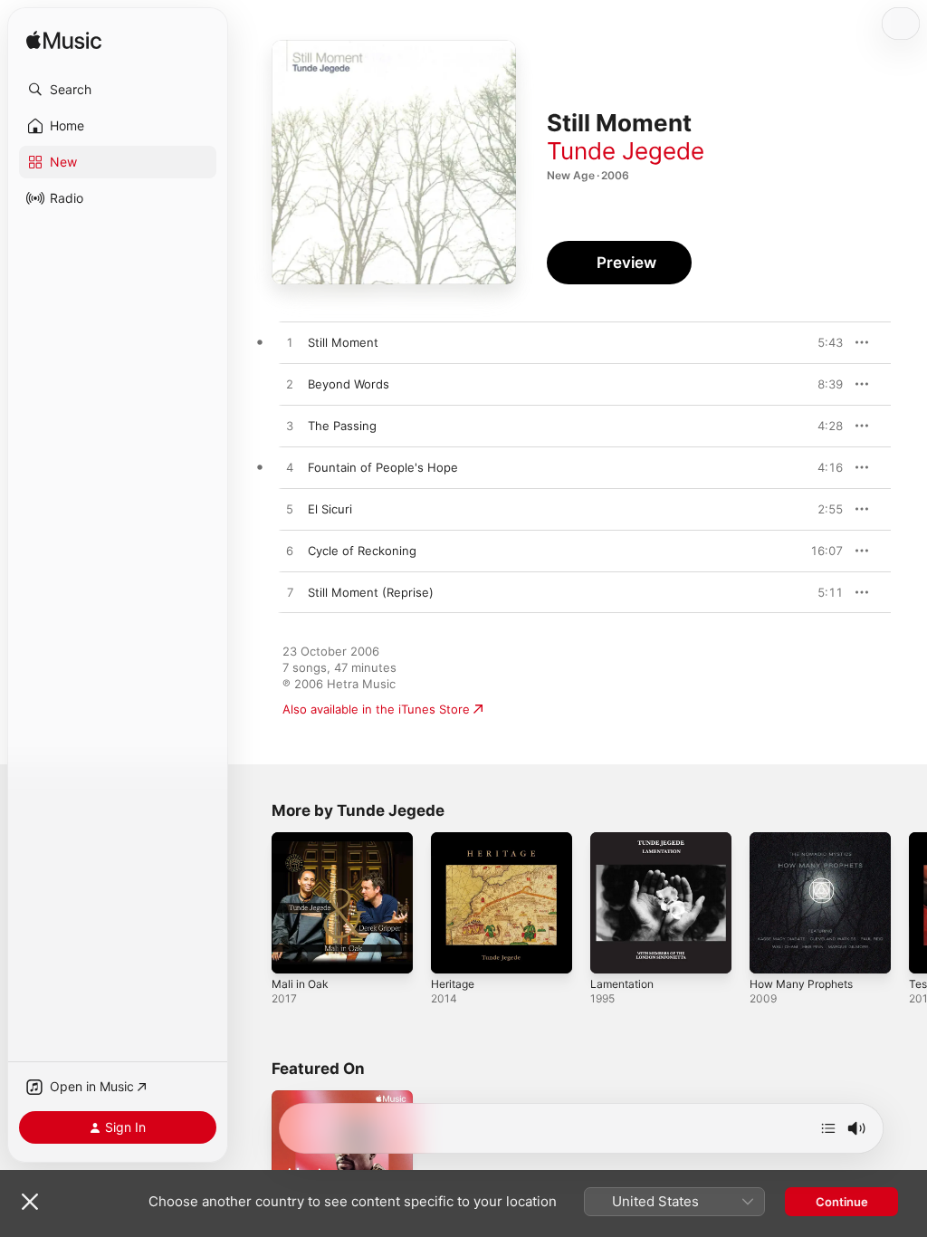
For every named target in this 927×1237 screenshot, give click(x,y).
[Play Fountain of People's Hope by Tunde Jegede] (290, 468)
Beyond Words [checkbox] (348, 384)
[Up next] (828, 1128)
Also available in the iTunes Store (376, 709)
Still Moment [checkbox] (343, 342)
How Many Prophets (801, 984)
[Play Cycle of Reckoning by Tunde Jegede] (290, 551)
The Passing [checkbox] (342, 425)
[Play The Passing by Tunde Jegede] (290, 426)
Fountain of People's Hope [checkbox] (383, 467)
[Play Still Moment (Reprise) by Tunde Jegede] (290, 593)
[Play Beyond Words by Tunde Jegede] (290, 385)
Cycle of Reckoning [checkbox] (362, 550)
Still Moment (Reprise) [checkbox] (371, 592)
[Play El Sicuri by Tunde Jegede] (290, 510)
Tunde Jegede (625, 151)
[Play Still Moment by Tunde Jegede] (290, 343)
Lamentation (622, 984)
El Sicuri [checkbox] (330, 509)
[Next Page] (909, 902)
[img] (63, 41)
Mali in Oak (300, 984)
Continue (842, 1201)
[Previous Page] (253, 902)
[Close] (30, 1202)
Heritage (452, 984)
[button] (117, 89)
